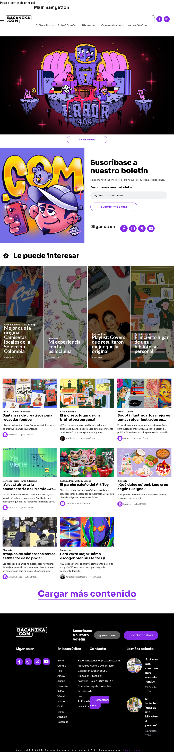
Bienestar (88, 25)
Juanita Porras (72, 438)
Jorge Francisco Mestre (76, 577)
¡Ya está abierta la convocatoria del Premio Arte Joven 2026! (29, 487)
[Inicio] (16, 19)
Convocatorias (111, 25)
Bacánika (12, 435)
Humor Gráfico (137, 25)
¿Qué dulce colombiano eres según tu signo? (142, 487)
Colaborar (84, 670)
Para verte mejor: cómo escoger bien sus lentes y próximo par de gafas (82, 556)
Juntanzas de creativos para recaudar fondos (27, 417)
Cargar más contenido (87, 594)
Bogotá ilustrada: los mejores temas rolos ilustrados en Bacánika (143, 417)
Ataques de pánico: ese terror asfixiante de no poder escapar (29, 556)
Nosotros (83, 665)
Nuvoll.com (131, 750)
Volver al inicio (87, 139)
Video (60, 711)
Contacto (83, 685)
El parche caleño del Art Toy (84, 485)
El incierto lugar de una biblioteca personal (152, 344)
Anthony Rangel (15, 577)
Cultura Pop (43, 25)
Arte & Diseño (67, 25)
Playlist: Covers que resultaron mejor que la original (108, 344)
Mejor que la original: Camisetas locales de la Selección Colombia (17, 339)
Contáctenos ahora (99, 702)
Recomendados (87, 660)
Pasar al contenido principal (17, 2)
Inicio (60, 660)
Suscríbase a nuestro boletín (111, 187)
